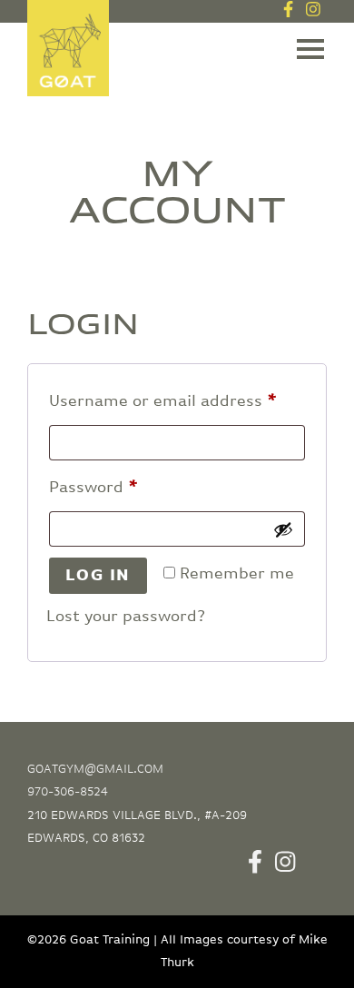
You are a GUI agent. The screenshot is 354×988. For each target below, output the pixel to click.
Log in (98, 576)
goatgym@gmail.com (95, 769)
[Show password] (283, 529)
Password (127, 487)
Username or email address (177, 401)
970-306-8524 (67, 791)
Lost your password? (125, 616)
